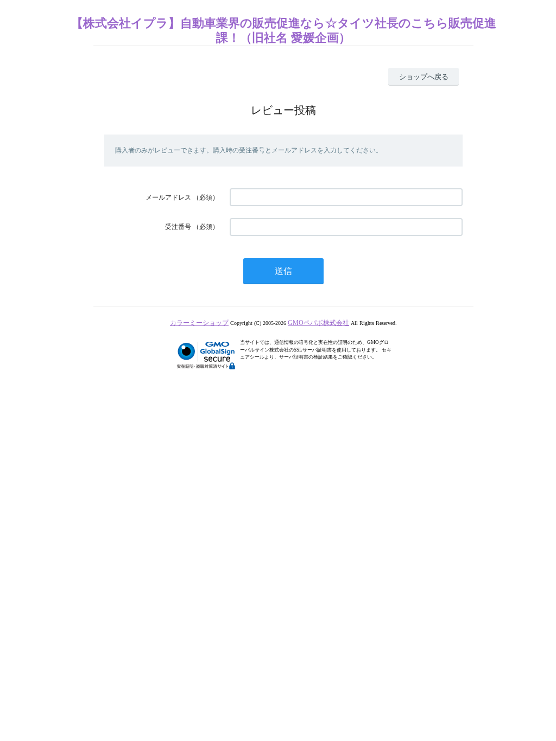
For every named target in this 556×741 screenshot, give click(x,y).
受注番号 (178, 227)
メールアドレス (168, 197)
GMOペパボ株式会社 (318, 323)
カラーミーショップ (199, 323)
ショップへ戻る (423, 77)
